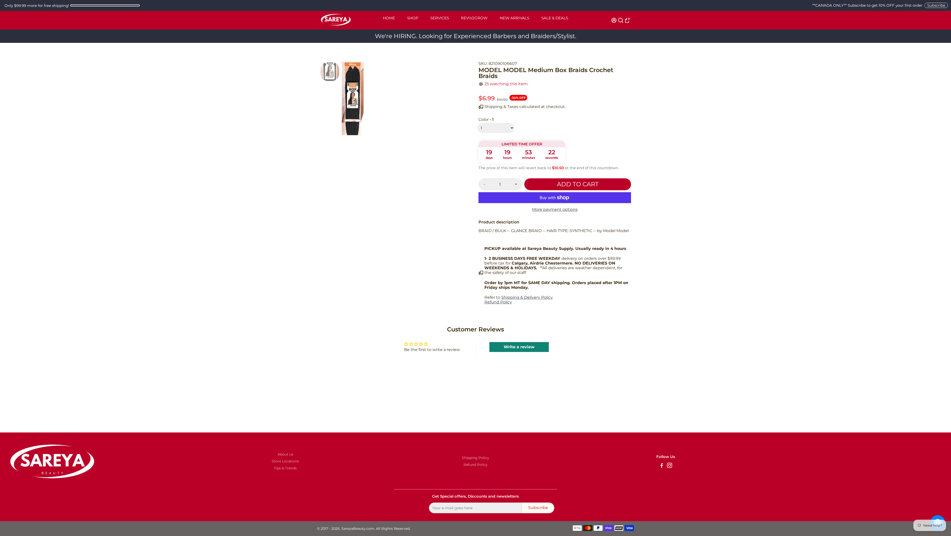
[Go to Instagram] (669, 466)
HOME (389, 18)
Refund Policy (498, 302)
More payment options (555, 209)
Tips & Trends (285, 468)
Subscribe (936, 5)
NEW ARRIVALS (514, 18)
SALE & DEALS (554, 18)
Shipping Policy (475, 458)
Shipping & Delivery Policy (527, 297)
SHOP (412, 18)
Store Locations (285, 461)
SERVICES (439, 18)
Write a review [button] (519, 347)
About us (285, 454)
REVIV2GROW (474, 18)
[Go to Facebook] (661, 466)
